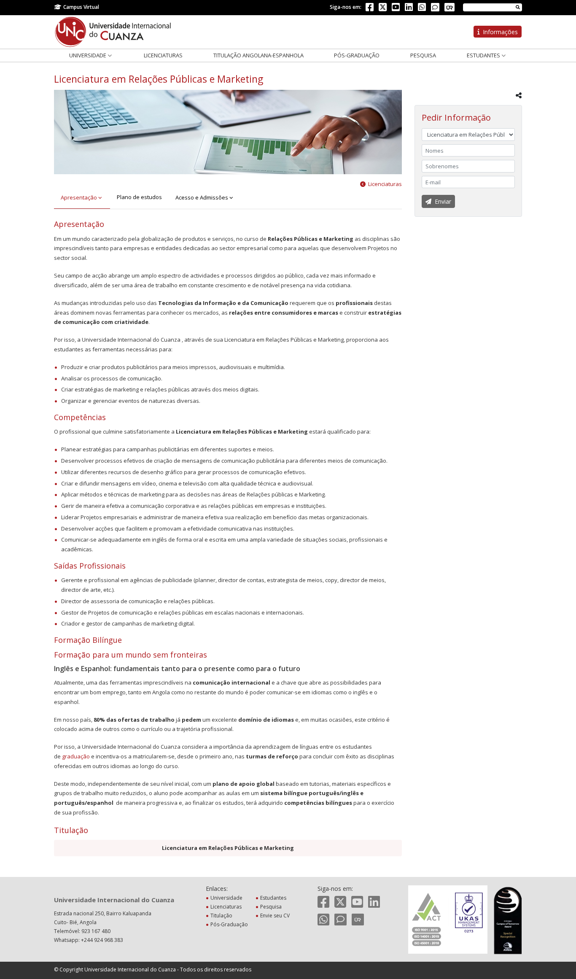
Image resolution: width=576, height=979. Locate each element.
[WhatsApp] (422, 8)
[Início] (113, 31)
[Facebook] (370, 8)
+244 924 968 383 (102, 940)
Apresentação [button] (79, 197)
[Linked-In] (409, 8)
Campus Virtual (81, 7)
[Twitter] (383, 8)
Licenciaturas (163, 55)
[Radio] (449, 7)
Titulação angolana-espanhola (258, 55)
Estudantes (484, 55)
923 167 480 (95, 931)
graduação (76, 756)
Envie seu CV (275, 915)
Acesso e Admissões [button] (202, 197)
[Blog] (435, 7)
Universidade (88, 55)
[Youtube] (396, 8)
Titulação (221, 915)
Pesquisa (423, 55)
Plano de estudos (139, 197)
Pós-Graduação (357, 55)
